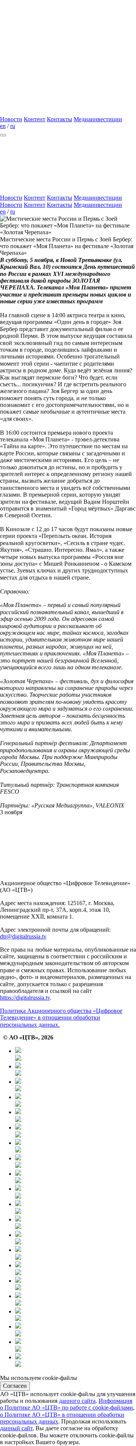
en (3, 126)
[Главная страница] (56, 112)
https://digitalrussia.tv (25, 997)
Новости (11, 119)
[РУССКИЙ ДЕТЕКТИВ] (75, 1223)
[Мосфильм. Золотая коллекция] (75, 1146)
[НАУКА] (75, 1131)
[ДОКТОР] (75, 1070)
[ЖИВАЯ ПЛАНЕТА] (75, 1085)
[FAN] (75, 1238)
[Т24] (75, 1101)
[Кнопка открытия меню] (3, 135)
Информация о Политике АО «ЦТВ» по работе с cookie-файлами (66, 1404)
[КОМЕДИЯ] (75, 1253)
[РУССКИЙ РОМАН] (75, 1177)
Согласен (15, 1386)
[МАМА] (75, 1315)
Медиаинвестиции (98, 119)
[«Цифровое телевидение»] (56, 54)
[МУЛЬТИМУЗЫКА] (75, 1330)
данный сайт (16, 1428)
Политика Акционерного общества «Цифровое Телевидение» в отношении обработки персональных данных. (61, 1018)
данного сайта (77, 1401)
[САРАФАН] (75, 1284)
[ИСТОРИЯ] (75, 1116)
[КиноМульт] (75, 1361)
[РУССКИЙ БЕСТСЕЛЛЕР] (75, 1208)
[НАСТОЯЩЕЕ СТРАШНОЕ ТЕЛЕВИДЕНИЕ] (75, 1192)
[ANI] (75, 1345)
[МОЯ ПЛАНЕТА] (75, 1054)
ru (12, 126)
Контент (34, 119)
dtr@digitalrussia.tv (23, 936)
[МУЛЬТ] (75, 1299)
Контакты (59, 119)
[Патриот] (75, 1162)
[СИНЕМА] (75, 1269)
